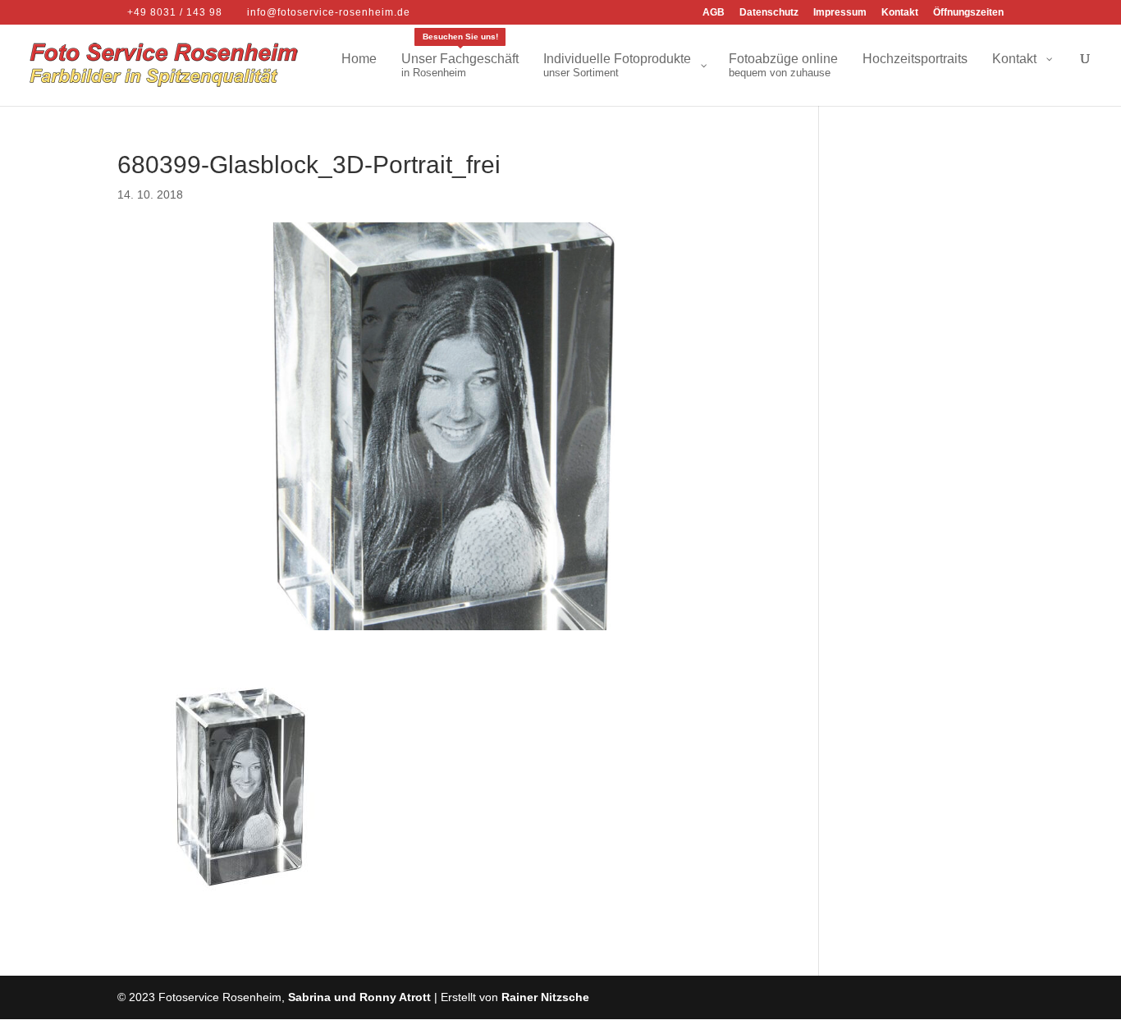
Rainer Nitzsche (545, 997)
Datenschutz (768, 12)
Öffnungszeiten (968, 12)
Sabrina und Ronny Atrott (359, 997)
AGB (713, 12)
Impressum (840, 12)
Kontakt (899, 12)
